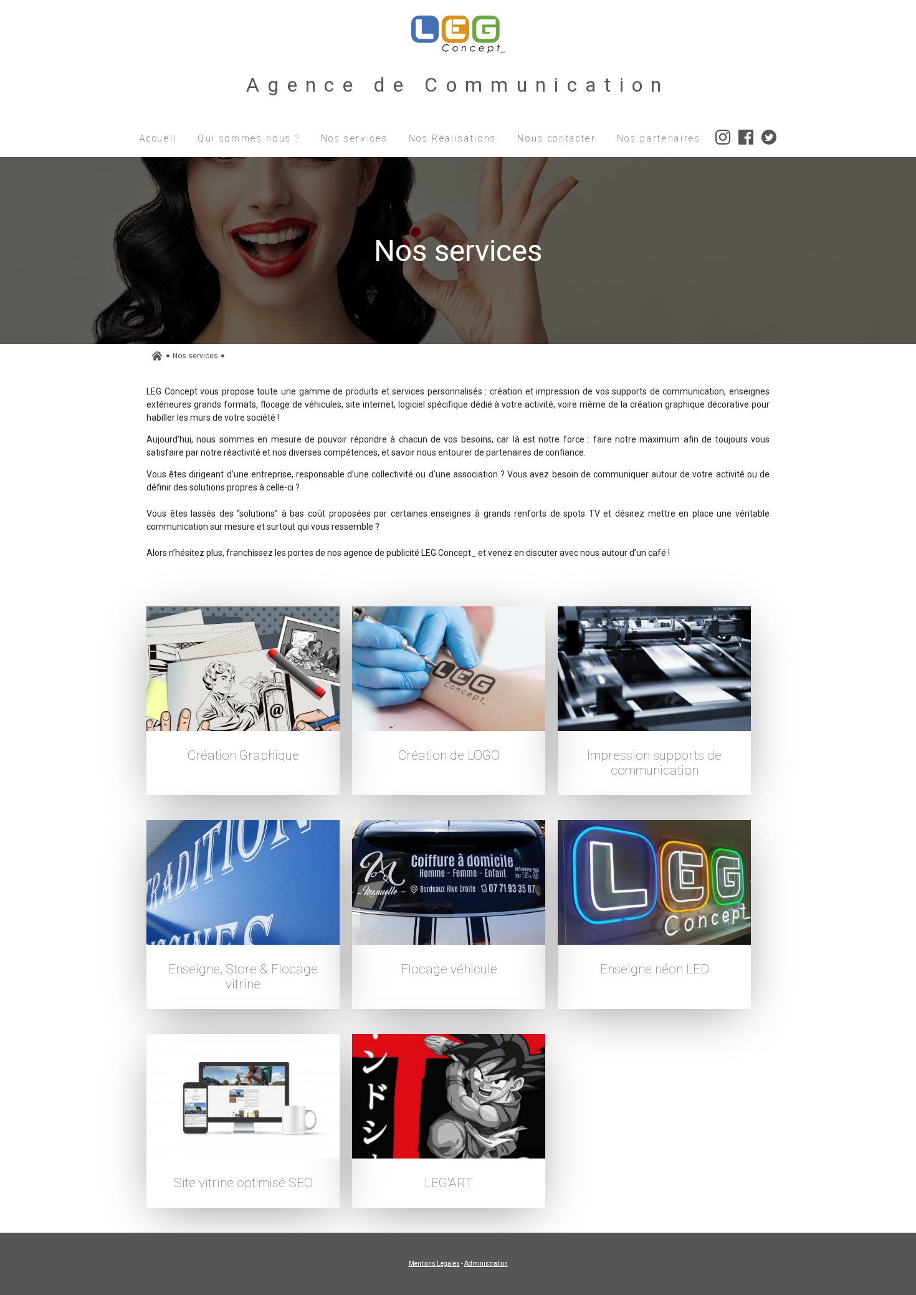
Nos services (195, 355)
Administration (486, 1263)
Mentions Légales (434, 1263)
